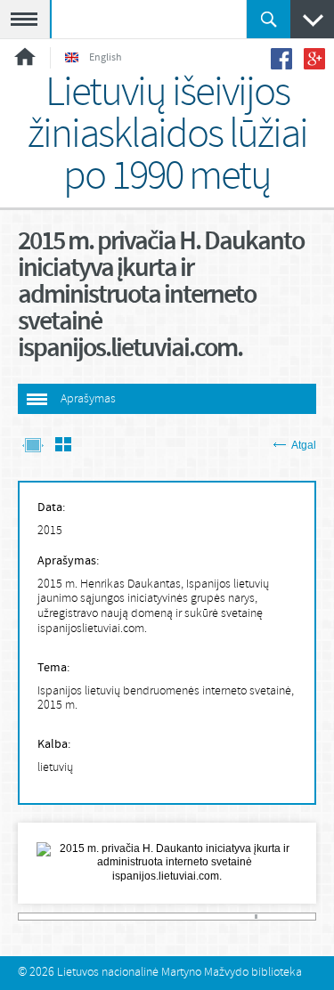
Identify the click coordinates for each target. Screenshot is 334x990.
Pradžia (25, 56)
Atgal (303, 445)
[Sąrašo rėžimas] (63, 446)
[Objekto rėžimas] (33, 446)
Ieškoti (268, 19)
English (105, 58)
